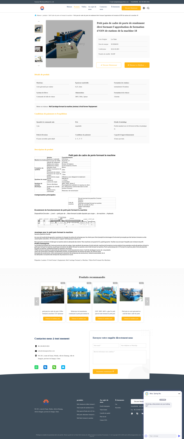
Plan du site (103, 416)
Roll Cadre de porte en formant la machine (60, 15)
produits (45, 15)
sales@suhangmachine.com (46, 351)
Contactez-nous (103, 8)
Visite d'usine (103, 409)
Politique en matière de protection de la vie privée (49, 435)
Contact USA (103, 420)
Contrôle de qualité (105, 413)
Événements (115, 7)
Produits (77, 7)
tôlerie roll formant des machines (99, 260)
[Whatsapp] (38, 368)
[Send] (179, 436)
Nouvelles (118, 407)
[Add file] (146, 436)
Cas (116, 404)
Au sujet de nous (92, 8)
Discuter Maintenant (131, 8)
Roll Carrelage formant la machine (77, 260)
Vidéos (84, 7)
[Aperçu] (42, 8)
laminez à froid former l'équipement (53, 260)
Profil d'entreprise (105, 406)
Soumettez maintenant (104, 371)
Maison (69, 7)
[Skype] (47, 368)
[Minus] (179, 393)
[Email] (65, 368)
